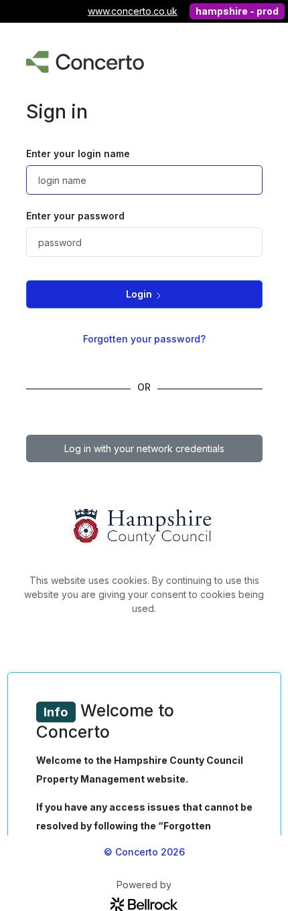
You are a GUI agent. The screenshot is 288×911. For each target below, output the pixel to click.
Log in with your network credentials (144, 448)
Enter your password (75, 215)
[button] (144, 294)
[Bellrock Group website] (144, 903)
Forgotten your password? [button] (144, 338)
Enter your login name (78, 153)
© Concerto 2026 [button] (144, 851)
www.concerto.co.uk (132, 11)
